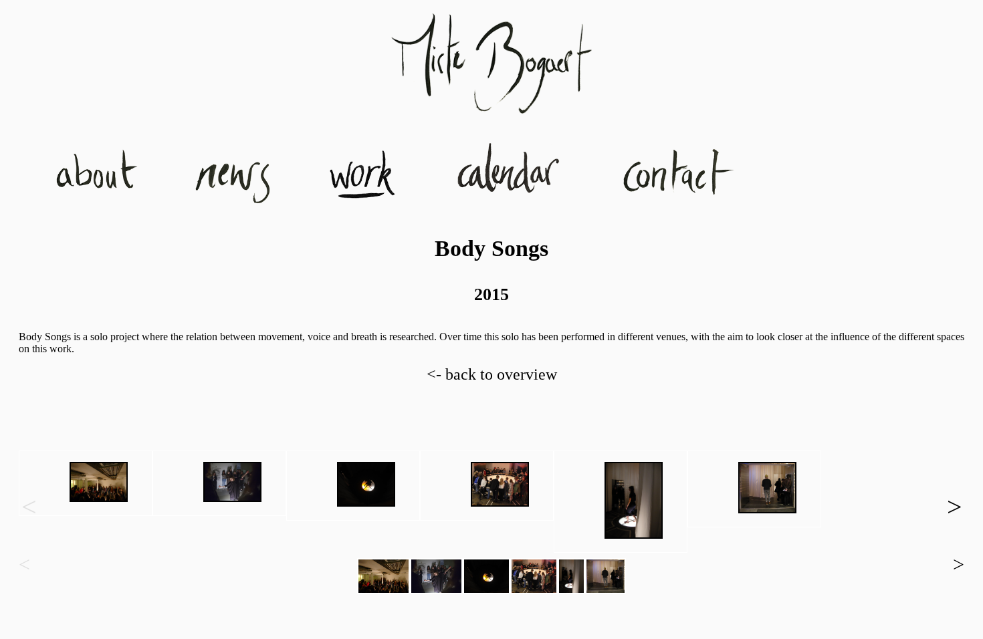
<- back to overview (492, 374)
